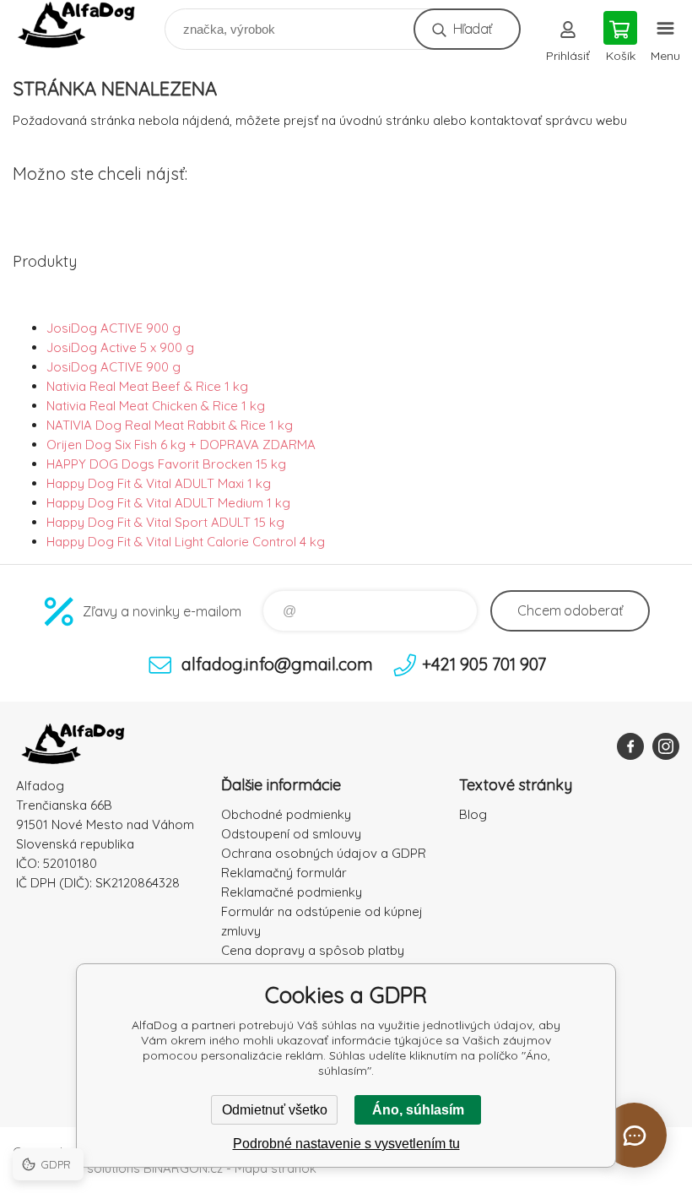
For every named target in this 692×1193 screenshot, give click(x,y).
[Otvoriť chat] (634, 1135)
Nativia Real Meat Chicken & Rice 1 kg (155, 406)
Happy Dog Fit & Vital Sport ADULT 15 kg (165, 522)
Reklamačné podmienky (291, 892)
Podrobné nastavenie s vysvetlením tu (346, 1143)
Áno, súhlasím (418, 1110)
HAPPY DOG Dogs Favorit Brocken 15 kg (166, 464)
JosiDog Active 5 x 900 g (120, 347)
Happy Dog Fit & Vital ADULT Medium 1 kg (168, 503)
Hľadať (472, 28)
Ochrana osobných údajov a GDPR (323, 853)
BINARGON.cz (183, 1168)
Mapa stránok (275, 1168)
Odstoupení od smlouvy (291, 834)
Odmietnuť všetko (274, 1110)
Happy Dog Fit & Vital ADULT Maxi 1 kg (158, 483)
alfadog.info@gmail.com (277, 664)
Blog (473, 814)
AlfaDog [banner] (87, 25)
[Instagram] (665, 746)
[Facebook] (630, 746)
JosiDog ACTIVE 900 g (113, 328)
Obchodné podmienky (286, 814)
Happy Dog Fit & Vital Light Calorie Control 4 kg (185, 542)
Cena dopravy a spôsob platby (312, 950)
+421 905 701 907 (484, 664)
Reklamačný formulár (284, 873)
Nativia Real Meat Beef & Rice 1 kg (147, 386)
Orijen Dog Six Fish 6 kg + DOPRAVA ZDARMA (181, 445)
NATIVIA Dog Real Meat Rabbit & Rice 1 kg (169, 425)
